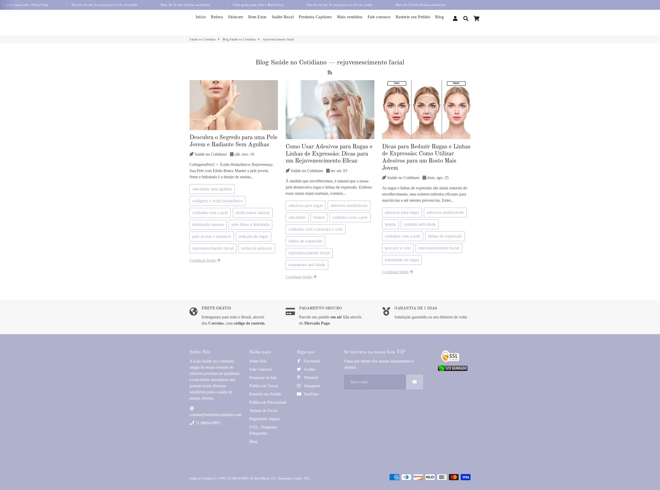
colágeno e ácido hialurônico (217, 201)
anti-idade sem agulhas (212, 189)
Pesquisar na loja (263, 377)
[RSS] (330, 73)
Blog (439, 17)
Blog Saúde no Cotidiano (239, 39)
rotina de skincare (256, 248)
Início (201, 17)
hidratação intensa (208, 224)
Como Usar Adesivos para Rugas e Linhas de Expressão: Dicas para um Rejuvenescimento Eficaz (329, 154)
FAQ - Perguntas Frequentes (263, 430)
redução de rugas (253, 236)
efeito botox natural (253, 212)
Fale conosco (379, 17)
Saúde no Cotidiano (202, 39)
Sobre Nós (258, 361)
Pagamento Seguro (264, 419)
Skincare (235, 17)
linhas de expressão (305, 241)
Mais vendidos (349, 17)
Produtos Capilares (315, 17)
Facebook (311, 361)
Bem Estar (257, 17)
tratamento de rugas (402, 260)
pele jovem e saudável (211, 236)
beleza (319, 217)
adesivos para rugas (305, 205)
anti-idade (297, 217)
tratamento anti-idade (306, 265)
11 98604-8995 (207, 423)
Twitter (309, 369)
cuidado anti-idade (420, 224)
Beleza (217, 17)
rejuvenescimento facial (213, 248)
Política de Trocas (263, 386)
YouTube (311, 394)
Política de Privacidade (267, 402)
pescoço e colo (398, 248)
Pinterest (310, 377)
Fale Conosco (260, 369)
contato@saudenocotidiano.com (215, 414)
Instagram (311, 386)
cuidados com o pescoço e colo (315, 229)
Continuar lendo (203, 260)
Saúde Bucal (283, 17)
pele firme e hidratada (250, 224)
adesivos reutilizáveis (349, 205)
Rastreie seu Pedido (413, 17)
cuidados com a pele (210, 212)
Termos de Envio (263, 410)
